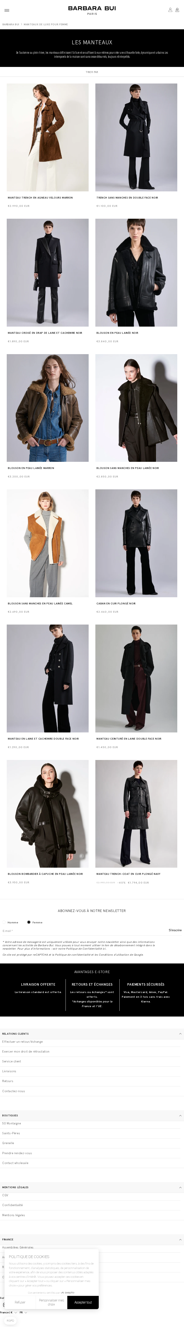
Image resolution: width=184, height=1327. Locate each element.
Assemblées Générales (18, 1247)
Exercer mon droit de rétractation (26, 1051)
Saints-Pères (11, 1133)
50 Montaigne (11, 1123)
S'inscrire (175, 930)
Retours (7, 1081)
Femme (38, 922)
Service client (11, 1061)
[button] (6, 10)
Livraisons (9, 1071)
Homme (13, 922)
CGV (5, 1195)
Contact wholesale (15, 1163)
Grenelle (8, 1143)
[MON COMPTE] (170, 10)
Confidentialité (12, 1205)
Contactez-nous (13, 1091)
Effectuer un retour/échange (22, 1041)
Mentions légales (13, 1215)
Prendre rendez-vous (17, 1153)
